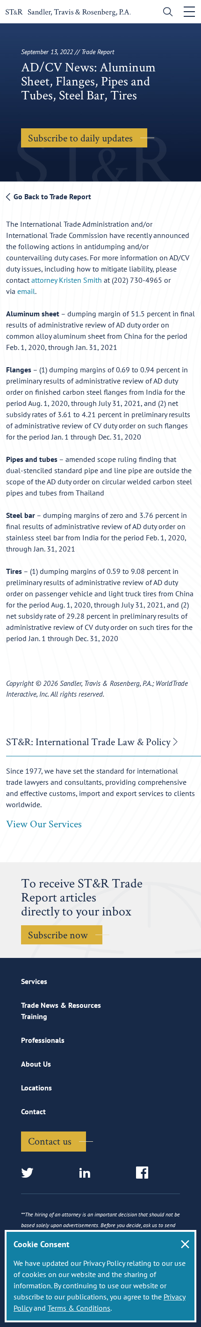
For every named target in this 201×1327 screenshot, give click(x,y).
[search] (165, 13)
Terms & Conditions (79, 1308)
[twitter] (30, 1173)
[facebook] (145, 1173)
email (26, 291)
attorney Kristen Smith (66, 280)
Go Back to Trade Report (51, 196)
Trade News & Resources (61, 1005)
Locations (36, 1087)
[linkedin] (88, 1173)
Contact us (50, 1140)
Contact (33, 1111)
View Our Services (44, 823)
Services (34, 981)
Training (34, 1016)
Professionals (43, 1040)
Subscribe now (58, 934)
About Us (36, 1064)
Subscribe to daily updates (80, 137)
